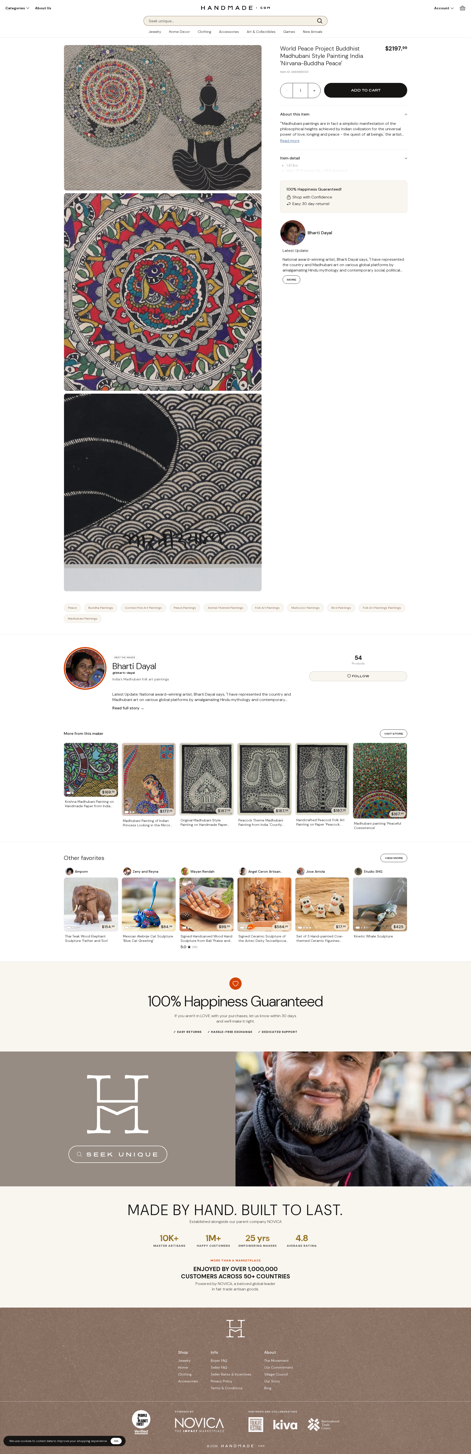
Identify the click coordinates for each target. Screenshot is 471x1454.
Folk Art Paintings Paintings (382, 608)
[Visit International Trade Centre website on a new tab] (323, 1424)
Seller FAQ (219, 1367)
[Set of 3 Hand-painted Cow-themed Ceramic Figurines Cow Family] (322, 905)
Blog (267, 1388)
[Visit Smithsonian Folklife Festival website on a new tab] (256, 1424)
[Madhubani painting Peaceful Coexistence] (380, 780)
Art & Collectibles (261, 31)
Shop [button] (183, 1352)
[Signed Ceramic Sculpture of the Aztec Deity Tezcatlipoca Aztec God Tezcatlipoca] (264, 905)
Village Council (276, 1374)
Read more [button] (290, 140)
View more (394, 858)
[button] (17, 8)
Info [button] (214, 1352)
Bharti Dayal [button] (320, 233)
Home (183, 1367)
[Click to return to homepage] (235, 7)
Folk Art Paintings (267, 608)
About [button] (270, 1352)
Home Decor (179, 31)
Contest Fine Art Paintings (143, 608)
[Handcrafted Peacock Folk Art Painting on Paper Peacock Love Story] (322, 779)
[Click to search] (321, 21)
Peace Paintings (185, 608)
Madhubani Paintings (82, 619)
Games (289, 31)
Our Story (272, 1381)
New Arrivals (312, 31)
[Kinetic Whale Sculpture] (380, 905)
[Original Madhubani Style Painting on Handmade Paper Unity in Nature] (207, 779)
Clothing (204, 31)
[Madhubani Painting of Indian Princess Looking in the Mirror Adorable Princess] (149, 779)
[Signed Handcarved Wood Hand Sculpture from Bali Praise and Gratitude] (207, 905)
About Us (43, 8)
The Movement (276, 1360)
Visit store (393, 733)
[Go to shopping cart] (463, 8)
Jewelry (155, 31)
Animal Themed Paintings (225, 608)
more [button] (291, 279)
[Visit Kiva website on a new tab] (285, 1424)
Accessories (229, 31)
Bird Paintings (341, 608)
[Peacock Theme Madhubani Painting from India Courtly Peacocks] (264, 779)
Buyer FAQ (219, 1360)
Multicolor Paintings (305, 608)
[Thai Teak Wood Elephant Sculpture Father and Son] (91, 905)
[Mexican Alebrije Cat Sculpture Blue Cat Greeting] (149, 905)
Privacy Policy (221, 1381)
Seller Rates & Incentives (231, 1374)
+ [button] (314, 90)
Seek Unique (122, 1154)
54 (358, 658)
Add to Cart (365, 90)
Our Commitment (278, 1367)
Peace (72, 608)
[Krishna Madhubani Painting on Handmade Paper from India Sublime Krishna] (91, 770)
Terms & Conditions (227, 1388)
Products (358, 663)
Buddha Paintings (100, 608)
